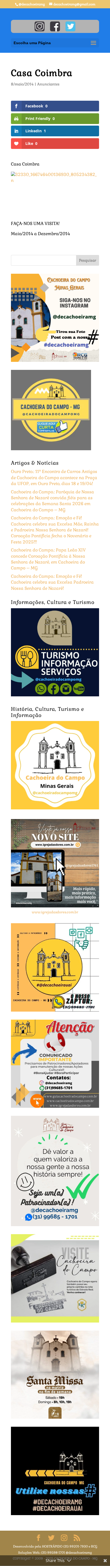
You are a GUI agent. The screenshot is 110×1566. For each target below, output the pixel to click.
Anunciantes (48, 84)
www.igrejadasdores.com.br (55, 912)
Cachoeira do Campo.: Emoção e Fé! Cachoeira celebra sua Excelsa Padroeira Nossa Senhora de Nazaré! (52, 582)
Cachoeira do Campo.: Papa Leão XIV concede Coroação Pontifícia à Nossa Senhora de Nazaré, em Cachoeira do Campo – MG (48, 559)
